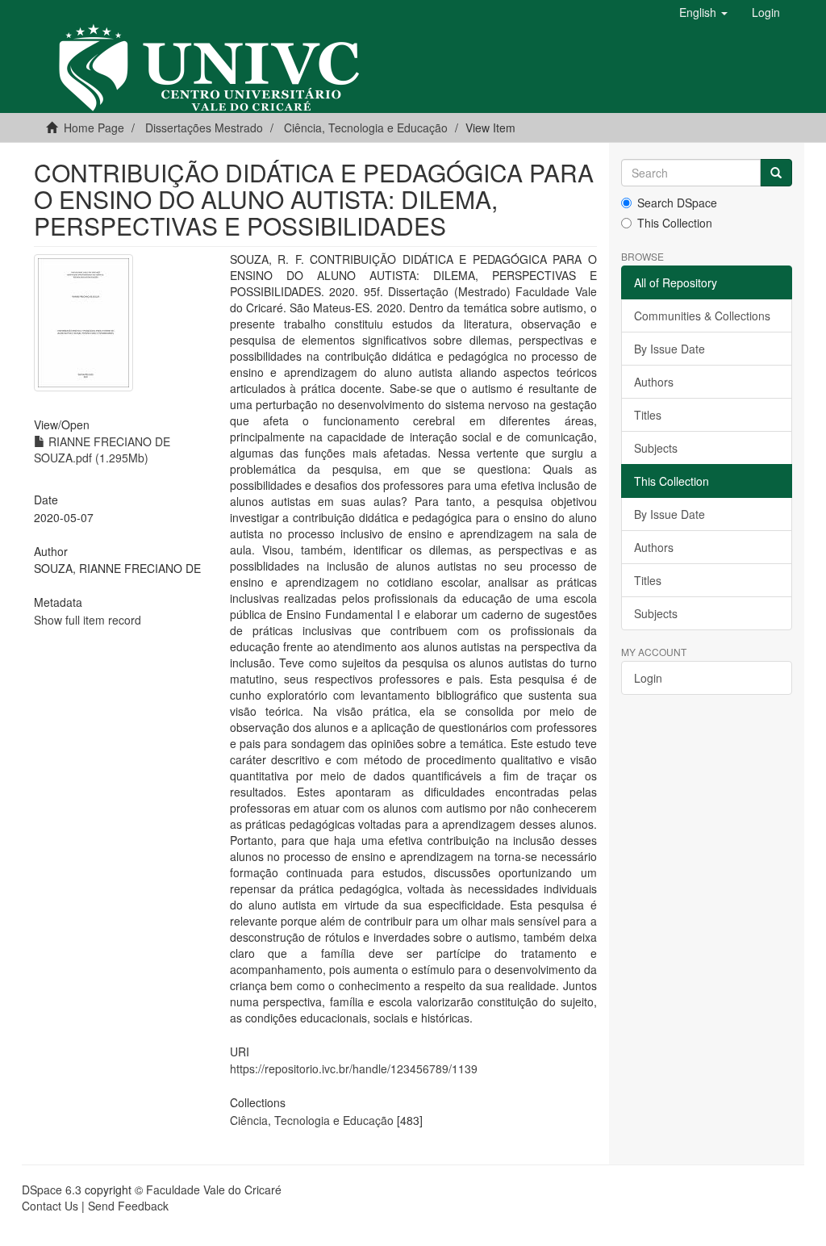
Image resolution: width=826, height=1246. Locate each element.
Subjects (656, 448)
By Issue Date (669, 349)
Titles (647, 415)
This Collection (674, 223)
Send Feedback (128, 1206)
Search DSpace (677, 202)
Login (648, 678)
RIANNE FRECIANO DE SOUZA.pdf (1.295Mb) (102, 449)
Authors (654, 382)
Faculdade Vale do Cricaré (214, 1189)
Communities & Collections (702, 315)
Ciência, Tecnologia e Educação (312, 1120)
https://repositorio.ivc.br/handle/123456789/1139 (354, 1068)
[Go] (776, 172)
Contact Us (50, 1206)
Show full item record (87, 620)
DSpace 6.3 (51, 1189)
